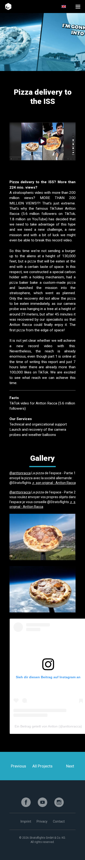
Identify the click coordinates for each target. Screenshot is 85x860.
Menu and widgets (78, 6)
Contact (59, 821)
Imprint (26, 821)
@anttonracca (20, 473)
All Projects (42, 766)
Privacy (42, 821)
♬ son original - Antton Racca (54, 483)
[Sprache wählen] (66, 6)
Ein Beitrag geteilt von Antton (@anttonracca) (48, 726)
